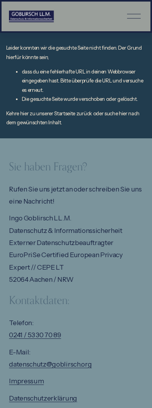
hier (24, 113)
